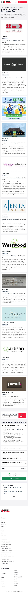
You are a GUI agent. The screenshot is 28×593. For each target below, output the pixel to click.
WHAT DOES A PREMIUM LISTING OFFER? (11, 458)
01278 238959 (5, 38)
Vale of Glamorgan (9, 293)
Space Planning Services (5, 555)
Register (2, 530)
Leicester (16, 581)
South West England (16, 40)
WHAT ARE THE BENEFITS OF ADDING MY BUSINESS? (11, 463)
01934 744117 (5, 253)
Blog (2, 528)
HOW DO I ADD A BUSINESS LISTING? (10, 425)
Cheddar (3, 255)
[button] (25, 468)
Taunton (3, 327)
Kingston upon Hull (18, 576)
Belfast (2, 571)
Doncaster (3, 586)
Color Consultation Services (6, 559)
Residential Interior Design (6, 542)
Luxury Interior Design (5, 546)
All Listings (3, 522)
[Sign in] (16, 2)
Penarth (3, 293)
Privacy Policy (3, 535)
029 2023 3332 (5, 394)
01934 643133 (5, 175)
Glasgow (16, 574)
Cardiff (3, 396)
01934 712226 (5, 140)
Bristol (2, 579)
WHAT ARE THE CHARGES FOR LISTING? (11, 448)
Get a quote (3, 524)
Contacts (2, 526)
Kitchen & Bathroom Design (6, 552)
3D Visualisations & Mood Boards (7, 561)
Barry (3, 362)
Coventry (2, 584)
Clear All (22, 468)
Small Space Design (4, 563)
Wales (14, 293)
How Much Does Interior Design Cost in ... (13, 491)
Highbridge (4, 77)
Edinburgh (16, 572)
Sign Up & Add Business (14, 478)
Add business (22, 415)
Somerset (10, 40)
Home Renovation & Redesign (6, 550)
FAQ (2, 533)
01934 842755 (5, 217)
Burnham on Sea (5, 40)
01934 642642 (5, 74)
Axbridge (3, 143)
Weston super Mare (5, 177)
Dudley (15, 570)
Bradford (2, 577)
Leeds (15, 579)
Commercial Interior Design (6, 544)
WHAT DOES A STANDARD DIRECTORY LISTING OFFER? (13, 453)
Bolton (2, 575)
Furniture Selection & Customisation (7, 557)
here (7, 428)
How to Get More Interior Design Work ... (13, 487)
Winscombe (4, 219)
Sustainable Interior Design (6, 548)
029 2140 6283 (5, 291)
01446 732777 (5, 359)
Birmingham (3, 573)
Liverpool (16, 583)
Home (2, 520)
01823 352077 (5, 324)
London (15, 585)
